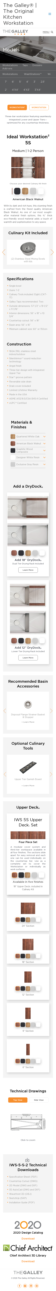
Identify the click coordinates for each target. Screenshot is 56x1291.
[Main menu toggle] (50, 14)
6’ (13, 81)
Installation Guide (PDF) (22, 1202)
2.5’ (43, 81)
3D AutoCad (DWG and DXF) (24, 1189)
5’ (20, 81)
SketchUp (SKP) (18, 1198)
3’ (35, 81)
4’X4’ (15, 89)
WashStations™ (32, 74)
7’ (6, 81)
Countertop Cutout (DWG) (23, 1181)
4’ (27, 81)
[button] (18, 1100)
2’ (6, 89)
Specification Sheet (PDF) (23, 1177)
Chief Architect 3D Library (28, 1255)
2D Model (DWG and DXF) (23, 1185)
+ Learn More (28, 722)
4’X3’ (26, 89)
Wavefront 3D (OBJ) (20, 1194)
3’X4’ (38, 89)
